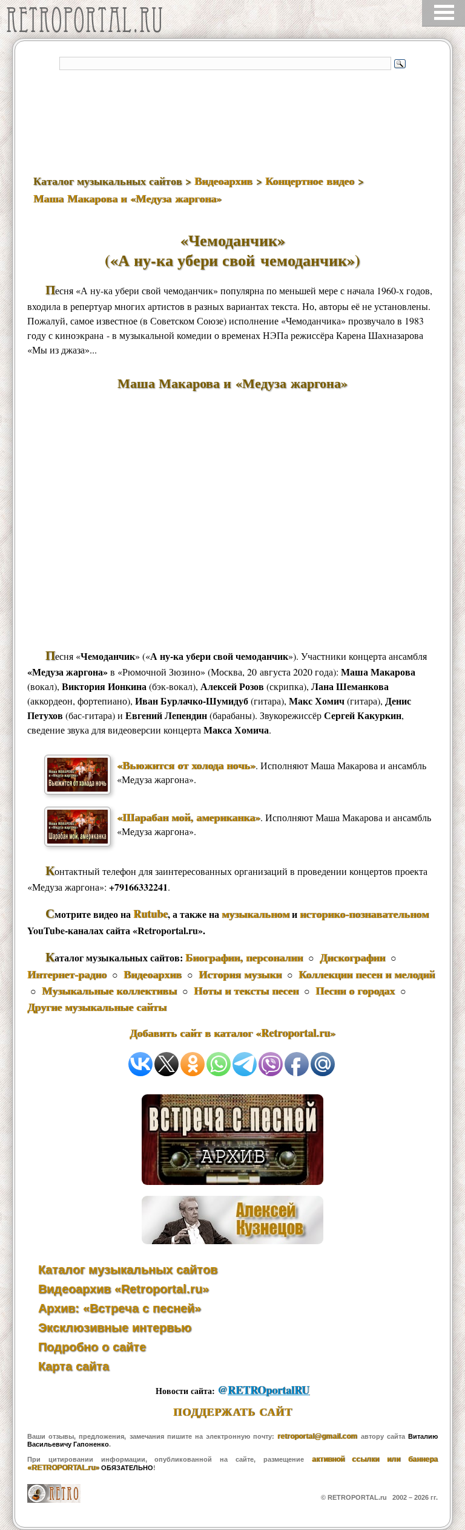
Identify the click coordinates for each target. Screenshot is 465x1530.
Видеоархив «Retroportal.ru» (123, 1289)
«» (186, 765)
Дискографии (352, 957)
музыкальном (255, 914)
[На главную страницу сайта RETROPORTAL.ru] (88, 22)
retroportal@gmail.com (317, 1436)
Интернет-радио (67, 974)
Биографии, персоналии (244, 957)
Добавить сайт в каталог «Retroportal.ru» (232, 1033)
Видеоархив (223, 181)
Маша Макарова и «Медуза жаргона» (127, 198)
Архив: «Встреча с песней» (119, 1308)
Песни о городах (355, 990)
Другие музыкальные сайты (97, 1007)
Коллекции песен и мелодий (366, 974)
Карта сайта (73, 1366)
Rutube (150, 914)
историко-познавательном (364, 914)
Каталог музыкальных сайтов (127, 1269)
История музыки (240, 974)
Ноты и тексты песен (246, 990)
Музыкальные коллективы (109, 990)
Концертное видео (309, 181)
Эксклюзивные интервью (114, 1327)
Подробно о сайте (92, 1347)
